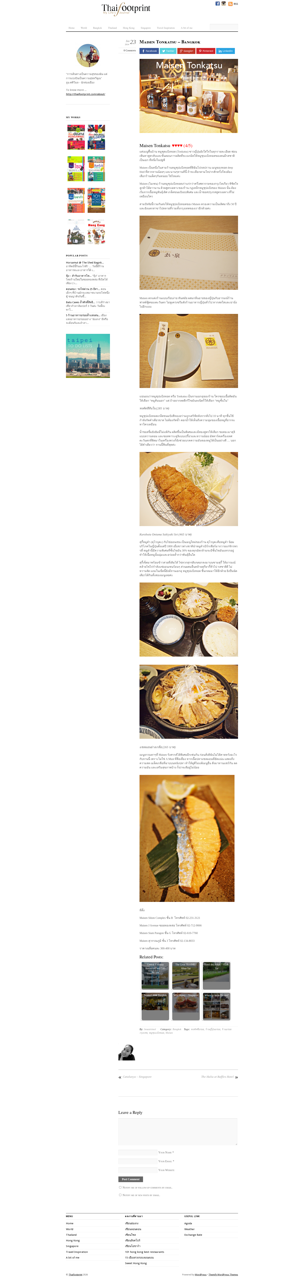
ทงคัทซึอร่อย (197, 1029)
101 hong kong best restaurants (144, 1252)
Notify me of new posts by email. (141, 1195)
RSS (236, 3)
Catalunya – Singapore (135, 1077)
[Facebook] (218, 3)
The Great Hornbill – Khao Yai (186, 966)
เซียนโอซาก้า (133, 1246)
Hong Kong (129, 27)
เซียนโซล (130, 1234)
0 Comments (130, 50)
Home (72, 27)
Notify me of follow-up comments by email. (147, 1187)
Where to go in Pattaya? (217, 995)
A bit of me (186, 27)
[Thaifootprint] (126, 15)
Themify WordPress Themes (223, 1274)
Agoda (188, 1223)
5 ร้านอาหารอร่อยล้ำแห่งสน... (83, 315)
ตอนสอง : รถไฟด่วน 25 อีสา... (83, 289)
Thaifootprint (75, 1274)
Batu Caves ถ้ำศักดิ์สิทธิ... (80, 302)
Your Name (165, 1152)
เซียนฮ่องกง (131, 1223)
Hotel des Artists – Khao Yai (216, 966)
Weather (189, 1229)
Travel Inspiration (166, 27)
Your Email (165, 1161)
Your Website (166, 1170)
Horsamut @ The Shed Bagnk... (85, 262)
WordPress (201, 1274)
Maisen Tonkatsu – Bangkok (170, 41)
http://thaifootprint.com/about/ (85, 94)
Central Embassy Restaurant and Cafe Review (155, 968)
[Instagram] (223, 3)
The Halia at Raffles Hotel (219, 1077)
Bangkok (97, 27)
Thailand (112, 27)
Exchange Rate (193, 1234)
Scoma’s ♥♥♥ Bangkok (155, 995)
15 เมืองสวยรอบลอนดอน (139, 1257)
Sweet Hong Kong (136, 1263)
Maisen (169, 1033)
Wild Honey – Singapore (186, 995)
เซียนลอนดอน (133, 1229)
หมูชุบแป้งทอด (156, 1033)
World (84, 27)
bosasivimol (150, 1029)
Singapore (146, 27)
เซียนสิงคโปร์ (132, 1240)
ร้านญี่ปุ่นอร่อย (212, 1029)
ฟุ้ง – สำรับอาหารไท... (78, 275)
